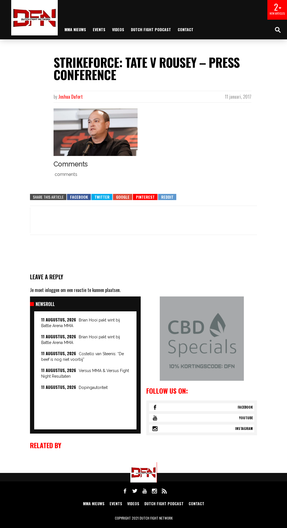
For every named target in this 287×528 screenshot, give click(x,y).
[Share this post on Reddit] (167, 197)
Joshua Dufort (70, 96)
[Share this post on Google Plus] (122, 197)
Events (99, 29)
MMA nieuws (75, 29)
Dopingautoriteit (93, 387)
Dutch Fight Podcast (151, 29)
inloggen (52, 290)
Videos (118, 29)
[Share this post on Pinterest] (145, 197)
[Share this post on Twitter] (101, 197)
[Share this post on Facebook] (79, 197)
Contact (185, 29)
